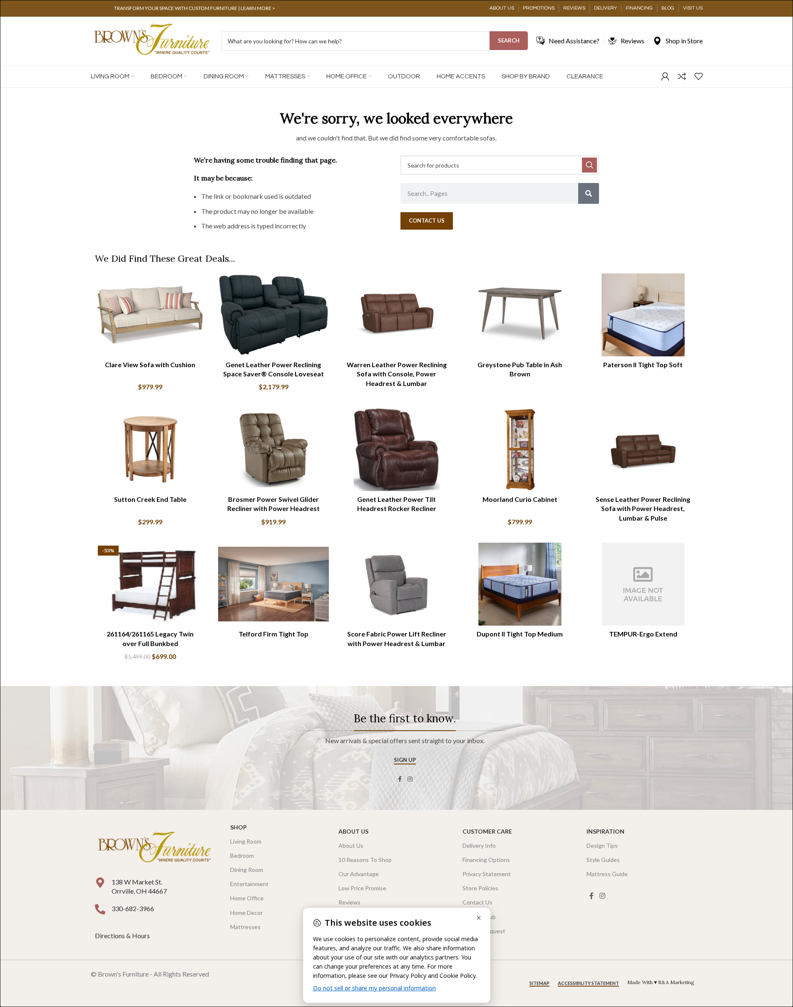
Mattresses (245, 926)
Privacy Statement (486, 873)
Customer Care (487, 831)
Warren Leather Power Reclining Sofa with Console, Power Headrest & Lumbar (397, 374)
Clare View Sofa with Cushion (150, 364)
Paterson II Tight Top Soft (643, 364)
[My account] (665, 76)
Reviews (349, 902)
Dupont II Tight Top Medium (520, 634)
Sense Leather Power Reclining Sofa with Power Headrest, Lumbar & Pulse (643, 508)
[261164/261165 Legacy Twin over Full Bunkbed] (150, 584)
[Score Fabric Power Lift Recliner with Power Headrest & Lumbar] (396, 584)
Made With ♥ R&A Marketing (660, 982)
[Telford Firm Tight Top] (273, 584)
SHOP (238, 827)
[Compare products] (682, 76)
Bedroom (242, 855)
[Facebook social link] (400, 779)
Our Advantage (358, 873)
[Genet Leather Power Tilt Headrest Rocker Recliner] (396, 449)
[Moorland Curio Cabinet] (520, 449)
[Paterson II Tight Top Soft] (643, 315)
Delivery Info (479, 845)
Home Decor (246, 912)
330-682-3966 (133, 908)
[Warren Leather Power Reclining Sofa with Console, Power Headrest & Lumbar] (396, 315)
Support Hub (479, 916)
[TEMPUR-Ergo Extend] (643, 584)
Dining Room (246, 869)
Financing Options (486, 859)
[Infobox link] (195, 8)
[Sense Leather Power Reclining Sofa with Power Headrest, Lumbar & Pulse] (643, 449)
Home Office (247, 898)
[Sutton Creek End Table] (150, 449)
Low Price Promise (362, 888)
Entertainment (249, 883)
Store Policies (480, 888)
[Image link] (154, 848)
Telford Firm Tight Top (273, 634)
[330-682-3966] (100, 909)
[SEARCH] (589, 165)
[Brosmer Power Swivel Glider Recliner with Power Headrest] (273, 449)
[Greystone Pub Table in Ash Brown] (520, 315)
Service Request (483, 930)
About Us (353, 831)
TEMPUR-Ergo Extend (643, 634)
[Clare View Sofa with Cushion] (150, 315)
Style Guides (603, 859)
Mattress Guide (607, 873)
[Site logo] (152, 40)
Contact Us (477, 902)
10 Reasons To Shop (365, 859)
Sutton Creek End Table (150, 499)
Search (509, 40)
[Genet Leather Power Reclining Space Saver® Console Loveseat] (273, 315)
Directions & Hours (123, 935)
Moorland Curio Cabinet (519, 499)
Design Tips (602, 845)
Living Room (245, 841)
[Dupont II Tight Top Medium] (520, 584)
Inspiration (605, 831)
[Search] (588, 193)
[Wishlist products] (698, 76)
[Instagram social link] (410, 779)
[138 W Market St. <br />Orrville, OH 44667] (100, 882)
